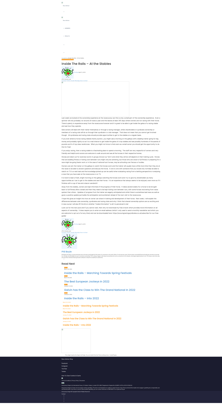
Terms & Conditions (66, 380)
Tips (73, 59)
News (70, 59)
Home (63, 58)
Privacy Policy (75, 380)
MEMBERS (67, 28)
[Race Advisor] (65, 4)
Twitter (64, 371)
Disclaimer (82, 380)
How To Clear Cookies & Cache (71, 375)
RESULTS (67, 36)
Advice (66, 58)
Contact (63, 394)
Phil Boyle (76, 72)
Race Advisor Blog (67, 359)
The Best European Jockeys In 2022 (86, 281)
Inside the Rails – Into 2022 (81, 298)
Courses (67, 59)
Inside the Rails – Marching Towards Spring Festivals (98, 273)
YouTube (64, 369)
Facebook (65, 363)
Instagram (65, 366)
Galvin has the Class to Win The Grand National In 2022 (99, 290)
